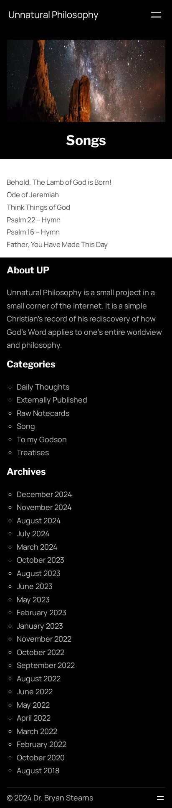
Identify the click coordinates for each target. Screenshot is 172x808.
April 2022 (34, 718)
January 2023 (40, 626)
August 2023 (39, 573)
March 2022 (37, 731)
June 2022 (35, 691)
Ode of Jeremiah (33, 194)
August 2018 (38, 770)
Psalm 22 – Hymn (34, 219)
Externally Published (52, 400)
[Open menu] (156, 14)
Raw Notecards (43, 413)
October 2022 (40, 652)
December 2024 (44, 494)
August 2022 (39, 678)
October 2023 (40, 560)
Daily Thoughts (43, 387)
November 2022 (44, 639)
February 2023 (41, 612)
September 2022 (46, 665)
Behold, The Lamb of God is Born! (59, 182)
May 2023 (33, 599)
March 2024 (37, 547)
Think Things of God (38, 207)
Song (26, 426)
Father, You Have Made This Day (57, 244)
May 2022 (33, 705)
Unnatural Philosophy (53, 14)
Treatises (33, 452)
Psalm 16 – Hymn (33, 232)
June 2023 (35, 586)
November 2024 (44, 507)
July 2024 (33, 533)
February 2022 (41, 744)
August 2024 (39, 520)
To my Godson (42, 439)
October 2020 (41, 757)
